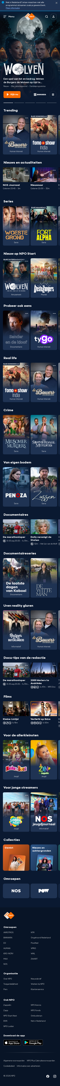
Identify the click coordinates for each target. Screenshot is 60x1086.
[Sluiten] (56, 3)
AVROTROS (8, 933)
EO (4, 943)
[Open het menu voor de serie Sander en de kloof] (26, 313)
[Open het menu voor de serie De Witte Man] (54, 561)
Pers (5, 989)
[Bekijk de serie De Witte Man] (44, 578)
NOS (5, 964)
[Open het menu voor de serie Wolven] (26, 261)
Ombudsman (36, 1016)
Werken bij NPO (37, 984)
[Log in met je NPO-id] (53, 16)
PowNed (34, 943)
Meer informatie (13, 8)
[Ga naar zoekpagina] (46, 16)
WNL (33, 954)
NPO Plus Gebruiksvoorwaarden (41, 1061)
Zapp (5, 1010)
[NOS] (16, 891)
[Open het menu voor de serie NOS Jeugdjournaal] (54, 795)
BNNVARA (7, 938)
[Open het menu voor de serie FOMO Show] (54, 118)
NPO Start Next (10, 1016)
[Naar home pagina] (30, 16)
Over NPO (7, 979)
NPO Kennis (36, 1005)
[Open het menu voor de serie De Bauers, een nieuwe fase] (26, 118)
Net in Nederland (38, 1021)
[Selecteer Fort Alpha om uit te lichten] (41, 101)
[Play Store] (33, 1042)
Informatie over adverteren (28, 1066)
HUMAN (6, 948)
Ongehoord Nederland (41, 938)
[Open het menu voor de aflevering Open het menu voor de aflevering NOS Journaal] (26, 170)
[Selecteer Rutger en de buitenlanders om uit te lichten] (30, 101)
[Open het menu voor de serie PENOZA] (26, 470)
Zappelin (7, 1005)
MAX (5, 959)
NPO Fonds (35, 1010)
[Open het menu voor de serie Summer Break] (26, 795)
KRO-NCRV (8, 954)
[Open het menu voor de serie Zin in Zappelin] (54, 743)
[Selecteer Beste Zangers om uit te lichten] (19, 101)
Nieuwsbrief (36, 979)
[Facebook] (48, 1077)
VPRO (33, 948)
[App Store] (12, 1042)
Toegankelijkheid (10, 984)
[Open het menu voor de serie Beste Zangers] (54, 261)
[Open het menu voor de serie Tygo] (54, 313)
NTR (33, 933)
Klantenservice (37, 989)
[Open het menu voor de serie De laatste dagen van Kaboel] (26, 561)
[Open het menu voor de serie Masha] (26, 743)
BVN (5, 1021)
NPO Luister (8, 1026)
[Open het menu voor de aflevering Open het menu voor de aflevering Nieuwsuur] (54, 170)
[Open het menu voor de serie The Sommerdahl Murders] (54, 418)
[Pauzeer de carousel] (53, 94)
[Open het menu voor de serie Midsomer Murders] (26, 418)
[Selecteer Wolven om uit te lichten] (8, 101)
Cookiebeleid (9, 1066)
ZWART (34, 959)
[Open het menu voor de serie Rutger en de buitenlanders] (26, 613)
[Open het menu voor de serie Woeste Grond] (26, 209)
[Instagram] (55, 1077)
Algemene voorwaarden (14, 1061)
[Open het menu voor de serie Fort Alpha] (54, 209)
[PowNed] (44, 891)
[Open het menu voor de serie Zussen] (54, 470)
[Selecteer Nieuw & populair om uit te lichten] (52, 101)
